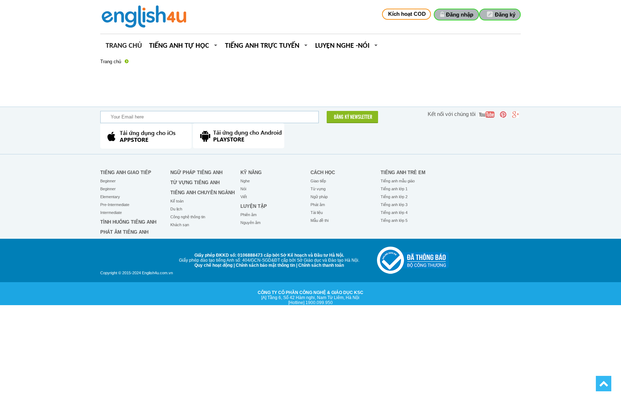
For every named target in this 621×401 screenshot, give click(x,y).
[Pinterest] (503, 114)
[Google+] (515, 114)
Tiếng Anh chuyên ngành (202, 192)
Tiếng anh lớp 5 (394, 220)
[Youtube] (486, 114)
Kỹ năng (251, 172)
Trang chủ (124, 46)
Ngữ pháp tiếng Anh (196, 172)
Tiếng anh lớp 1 (394, 189)
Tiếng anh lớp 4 (394, 212)
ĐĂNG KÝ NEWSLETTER (353, 117)
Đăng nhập (459, 14)
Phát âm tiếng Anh (124, 232)
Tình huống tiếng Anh (128, 222)
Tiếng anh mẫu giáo (398, 181)
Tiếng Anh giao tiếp (125, 172)
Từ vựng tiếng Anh (195, 182)
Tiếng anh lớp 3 (394, 204)
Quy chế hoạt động (213, 265)
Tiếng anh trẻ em (403, 172)
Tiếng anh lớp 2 (394, 197)
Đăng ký (505, 14)
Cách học (322, 172)
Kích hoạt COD (407, 14)
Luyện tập (253, 206)
